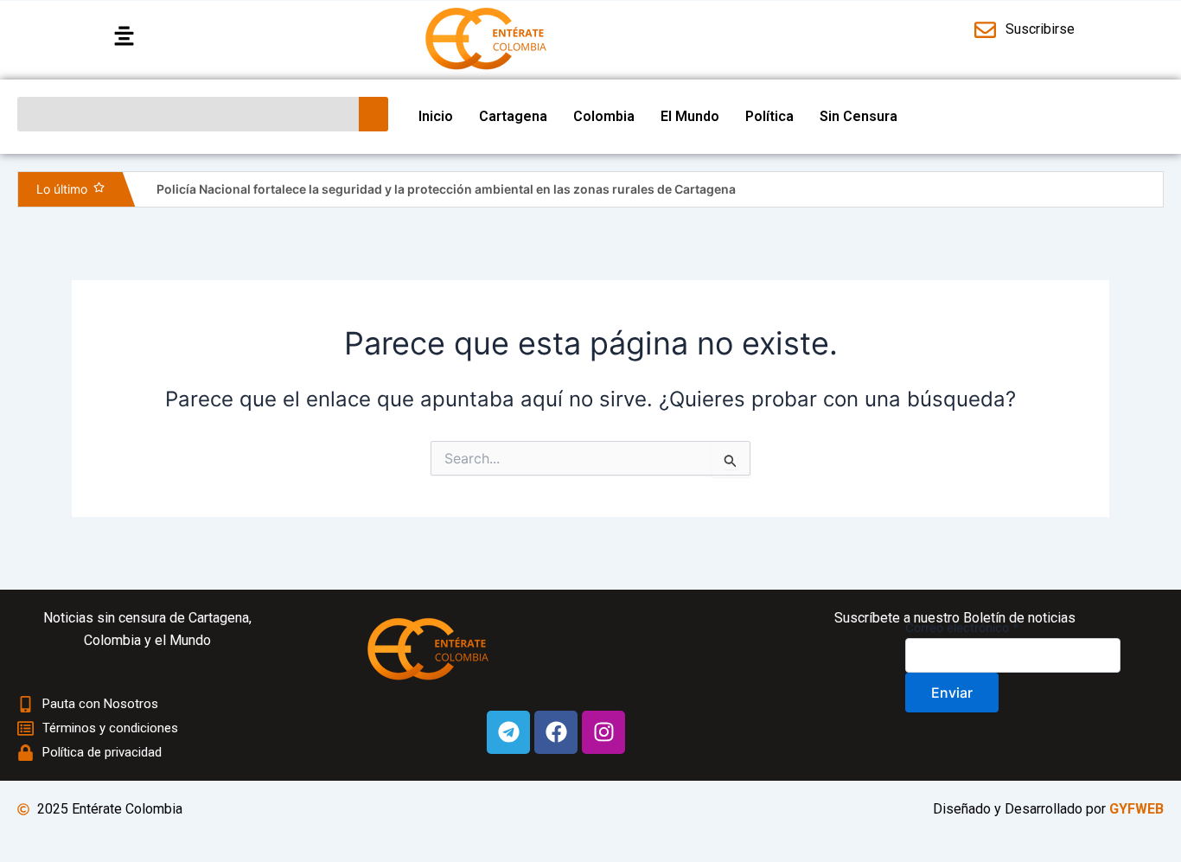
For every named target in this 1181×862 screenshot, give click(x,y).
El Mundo (690, 116)
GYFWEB (1136, 809)
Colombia (604, 116)
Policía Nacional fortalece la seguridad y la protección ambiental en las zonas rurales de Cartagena (446, 189)
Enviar (952, 692)
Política (769, 116)
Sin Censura (858, 116)
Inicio (435, 116)
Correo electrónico (961, 627)
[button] (220, 36)
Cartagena (513, 116)
